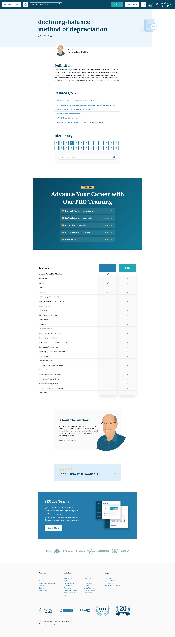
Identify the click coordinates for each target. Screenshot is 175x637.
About (41, 579)
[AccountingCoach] (163, 4)
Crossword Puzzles (70, 590)
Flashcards (67, 588)
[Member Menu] (143, 4)
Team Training (44, 590)
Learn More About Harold (68, 440)
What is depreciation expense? (67, 118)
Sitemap (42, 588)
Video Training (89, 588)
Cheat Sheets (88, 583)
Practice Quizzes (69, 583)
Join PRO (117, 5)
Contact (41, 586)
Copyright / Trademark (113, 581)
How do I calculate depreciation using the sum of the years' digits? (80, 122)
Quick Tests (68, 586)
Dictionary (87, 579)
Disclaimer (108, 579)
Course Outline (12, 5)
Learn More (53, 528)
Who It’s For (131, 5)
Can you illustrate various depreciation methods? (74, 109)
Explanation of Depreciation (109, 80)
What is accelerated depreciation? (68, 114)
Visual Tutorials (89, 581)
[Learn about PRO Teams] (111, 515)
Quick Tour (43, 581)
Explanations (68, 581)
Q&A (65, 595)
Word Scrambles (69, 593)
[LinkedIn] (84, 610)
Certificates (88, 593)
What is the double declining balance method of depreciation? (78, 101)
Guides (86, 586)
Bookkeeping (68, 579)
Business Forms (89, 590)
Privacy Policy (109, 583)
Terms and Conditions (112, 586)
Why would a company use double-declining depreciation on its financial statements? (86, 105)
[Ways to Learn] (25, 4)
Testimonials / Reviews (47, 583)
